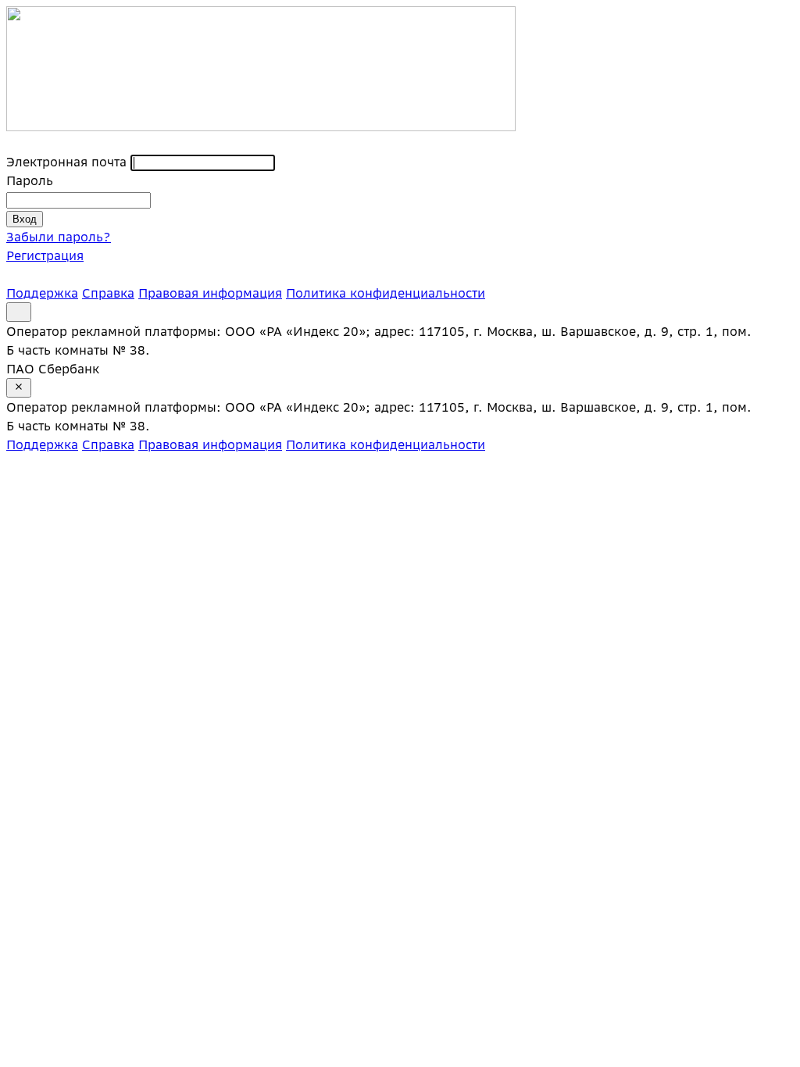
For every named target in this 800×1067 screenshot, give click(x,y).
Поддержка (42, 293)
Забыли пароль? (58, 236)
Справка (108, 293)
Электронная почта (66, 162)
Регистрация (45, 255)
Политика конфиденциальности (385, 293)
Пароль (29, 180)
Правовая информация (210, 293)
